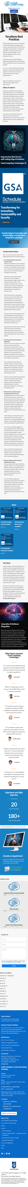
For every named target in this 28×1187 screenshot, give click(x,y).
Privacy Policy (5, 962)
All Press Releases (6, 1130)
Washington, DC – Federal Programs (12, 1106)
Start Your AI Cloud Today (9, 1113)
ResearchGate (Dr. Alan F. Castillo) (10, 1137)
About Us (3, 1128)
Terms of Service (14, 962)
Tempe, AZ (2, 983)
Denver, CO (3, 1006)
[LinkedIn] (7, 1154)
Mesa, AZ (2, 980)
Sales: (2, 1089)
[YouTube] (9, 1154)
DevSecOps (18, 1056)
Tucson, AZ (3, 993)
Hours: (3, 1080)
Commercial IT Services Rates (8, 1123)
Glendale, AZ (3, 991)
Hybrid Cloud (12, 1061)
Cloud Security (11, 1058)
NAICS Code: (4, 1092)
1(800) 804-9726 (14, 8)
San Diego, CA (3, 1003)
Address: (3, 1073)
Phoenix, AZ (3, 978)
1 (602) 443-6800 (7, 1103)
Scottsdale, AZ (3, 986)
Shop (2, 1148)
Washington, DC (4, 996)
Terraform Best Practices (20, 826)
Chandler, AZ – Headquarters (7, 975)
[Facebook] (2, 1154)
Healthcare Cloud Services (7, 1056)
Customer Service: (6, 1086)
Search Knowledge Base (7, 1143)
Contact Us (14, 11)
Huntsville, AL (3, 998)
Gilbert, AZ (2, 988)
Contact (3, 1145)
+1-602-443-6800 (15, 1086)
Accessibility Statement (14, 1176)
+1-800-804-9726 (9, 1089)
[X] (4, 1154)
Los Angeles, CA (4, 1001)
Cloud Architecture (14, 1060)
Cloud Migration (5, 1061)
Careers (3, 1125)
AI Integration (4, 1058)
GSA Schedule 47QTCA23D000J (9, 1120)
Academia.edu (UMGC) (7, 1140)
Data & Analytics (5, 1060)
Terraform (5, 68)
